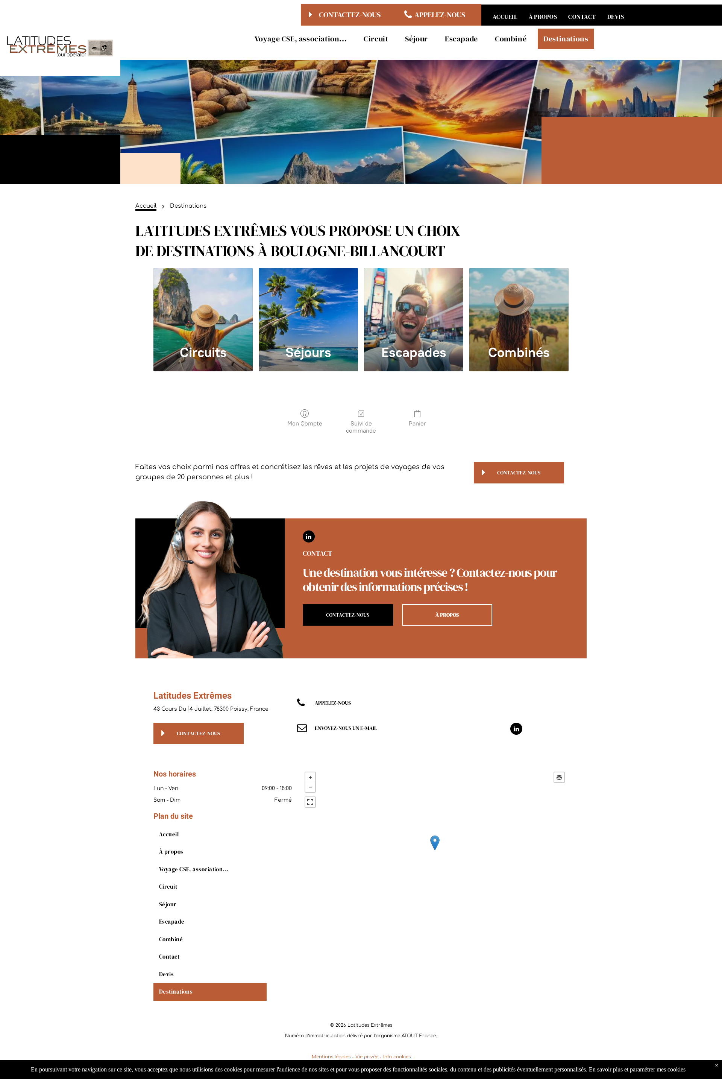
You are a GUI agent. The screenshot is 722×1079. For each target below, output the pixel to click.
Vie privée (366, 1056)
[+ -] (435, 851)
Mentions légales (331, 1056)
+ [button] (310, 777)
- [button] (310, 787)
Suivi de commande (361, 427)
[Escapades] (413, 302)
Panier (417, 423)
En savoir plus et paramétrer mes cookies (637, 1069)
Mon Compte (304, 423)
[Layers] (559, 777)
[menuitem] (505, 16)
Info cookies (397, 1056)
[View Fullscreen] (310, 802)
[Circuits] (203, 302)
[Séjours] (308, 302)
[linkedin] (309, 537)
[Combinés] (519, 302)
